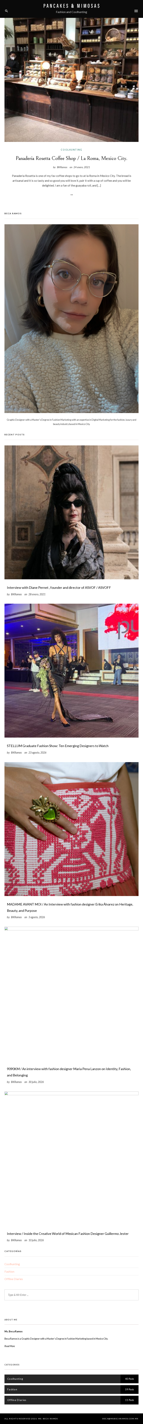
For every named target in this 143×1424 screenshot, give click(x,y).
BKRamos (62, 167)
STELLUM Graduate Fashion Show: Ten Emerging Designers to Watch (58, 746)
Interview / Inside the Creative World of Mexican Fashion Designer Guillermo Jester (68, 1234)
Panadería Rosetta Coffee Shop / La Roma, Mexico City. (71, 158)
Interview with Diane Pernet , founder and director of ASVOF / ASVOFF (59, 587)
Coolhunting (71, 149)
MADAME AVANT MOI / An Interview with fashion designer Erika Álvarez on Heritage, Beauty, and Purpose (70, 907)
